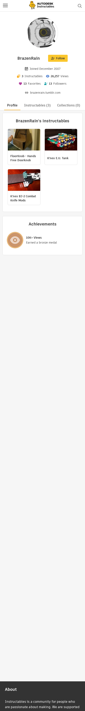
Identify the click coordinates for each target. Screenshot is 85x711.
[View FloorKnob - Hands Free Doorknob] (24, 140)
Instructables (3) (37, 105)
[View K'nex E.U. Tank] (61, 140)
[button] (5, 6)
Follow (60, 58)
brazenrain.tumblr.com (45, 93)
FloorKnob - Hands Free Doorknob (23, 158)
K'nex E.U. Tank (57, 158)
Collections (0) (68, 105)
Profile (12, 105)
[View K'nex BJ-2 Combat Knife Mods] (24, 180)
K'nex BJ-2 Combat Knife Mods (23, 198)
